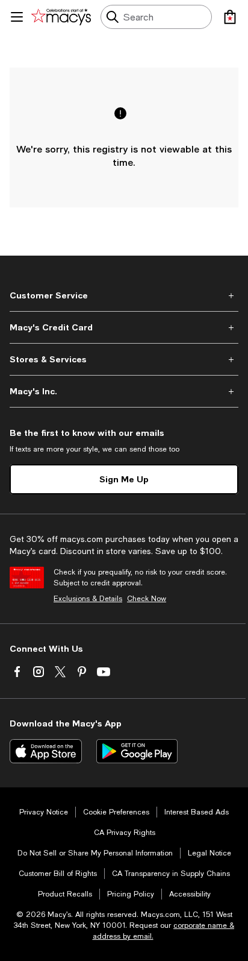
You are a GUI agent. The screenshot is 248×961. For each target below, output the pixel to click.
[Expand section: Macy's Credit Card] (124, 327)
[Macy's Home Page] (61, 16)
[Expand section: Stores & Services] (124, 359)
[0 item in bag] (230, 16)
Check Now (146, 598)
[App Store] (46, 751)
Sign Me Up (124, 479)
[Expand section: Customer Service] (124, 295)
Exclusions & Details (88, 598)
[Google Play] (137, 751)
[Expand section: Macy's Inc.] (124, 391)
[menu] (17, 17)
